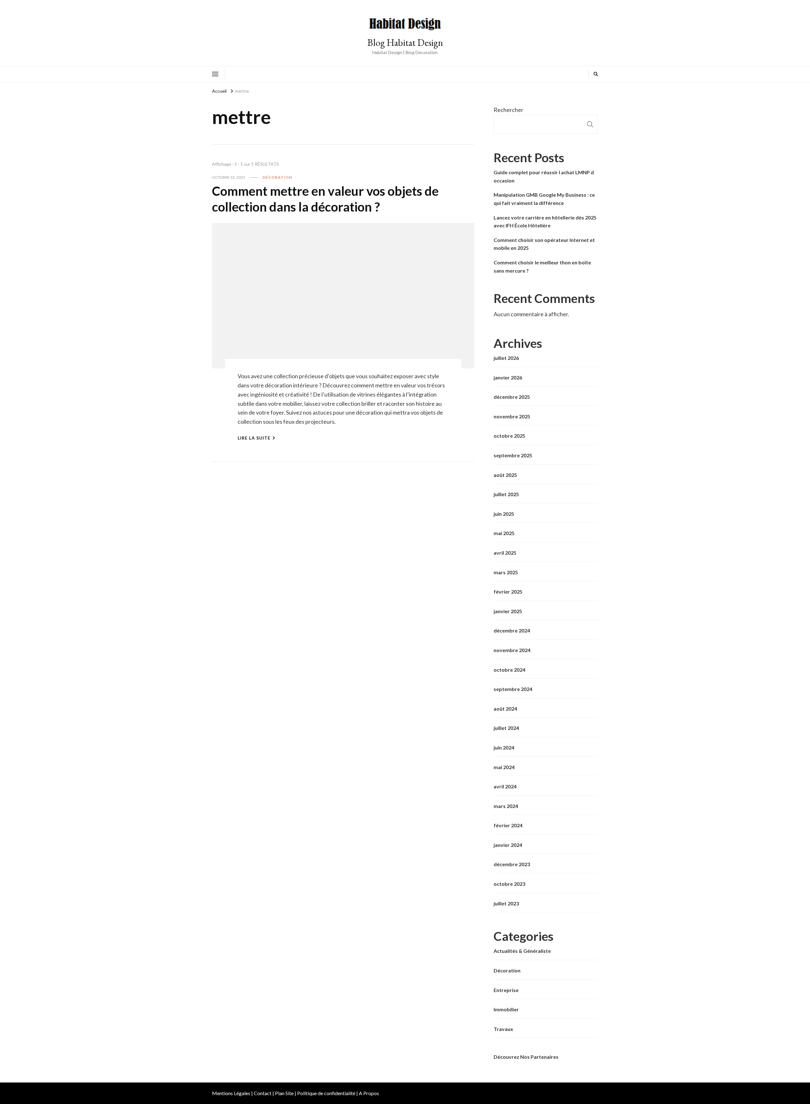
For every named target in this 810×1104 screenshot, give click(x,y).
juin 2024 (504, 747)
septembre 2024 (513, 689)
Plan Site (284, 1093)
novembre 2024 (512, 650)
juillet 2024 (506, 728)
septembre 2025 (513, 455)
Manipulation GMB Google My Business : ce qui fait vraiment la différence (544, 199)
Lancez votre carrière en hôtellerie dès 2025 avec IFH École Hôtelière (545, 221)
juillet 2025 (506, 494)
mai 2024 (504, 767)
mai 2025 (504, 533)
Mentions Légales (231, 1093)
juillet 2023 (506, 903)
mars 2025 (506, 572)
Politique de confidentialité (326, 1093)
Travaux (503, 1029)
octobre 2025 (509, 436)
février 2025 (508, 592)
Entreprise (506, 990)
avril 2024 (505, 786)
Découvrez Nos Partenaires (526, 1057)
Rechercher (508, 109)
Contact (262, 1093)
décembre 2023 (512, 864)
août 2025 (505, 475)
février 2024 (508, 825)
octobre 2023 (509, 884)
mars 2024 (506, 806)
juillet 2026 (506, 358)
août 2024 (505, 709)
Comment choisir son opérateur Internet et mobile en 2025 (544, 244)
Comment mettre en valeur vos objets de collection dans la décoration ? (325, 198)
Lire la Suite (254, 438)
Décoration (277, 177)
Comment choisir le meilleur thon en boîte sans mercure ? (542, 266)
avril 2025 (505, 553)
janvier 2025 (508, 611)
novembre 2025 (512, 416)
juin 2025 (504, 514)
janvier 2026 (508, 377)
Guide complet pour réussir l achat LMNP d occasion (544, 176)
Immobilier (506, 1009)
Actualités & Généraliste (522, 951)
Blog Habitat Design (405, 42)
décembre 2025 (512, 397)
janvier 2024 (508, 845)
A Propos (369, 1093)
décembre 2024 (512, 630)
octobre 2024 (509, 670)
